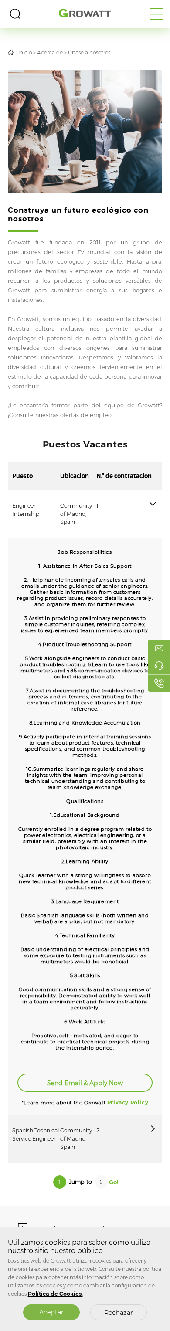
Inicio (25, 52)
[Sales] (159, 648)
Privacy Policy (127, 1102)
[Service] (159, 665)
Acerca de (50, 52)
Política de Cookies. (55, 1293)
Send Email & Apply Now (85, 1083)
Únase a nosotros (89, 52)
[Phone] (159, 683)
